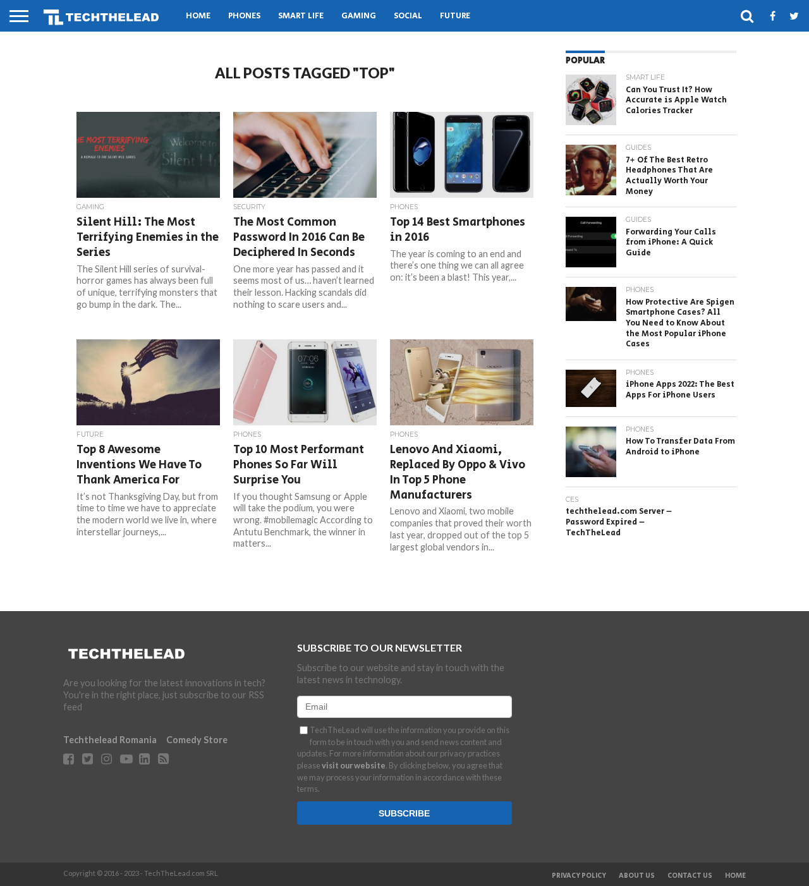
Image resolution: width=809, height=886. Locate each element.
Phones (244, 16)
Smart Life (301, 16)
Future (455, 16)
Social (408, 16)
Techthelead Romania (110, 739)
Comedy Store (197, 739)
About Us (637, 876)
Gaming (358, 16)
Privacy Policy (579, 876)
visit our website (354, 765)
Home (198, 16)
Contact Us (689, 876)
